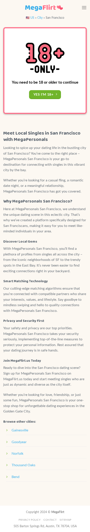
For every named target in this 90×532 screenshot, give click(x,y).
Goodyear (19, 442)
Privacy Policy (30, 519)
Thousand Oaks (23, 465)
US (32, 17)
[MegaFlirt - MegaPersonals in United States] (44, 8)
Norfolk (17, 453)
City (40, 17)
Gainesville (20, 430)
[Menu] (84, 7)
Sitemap (65, 519)
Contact (50, 519)
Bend (15, 477)
